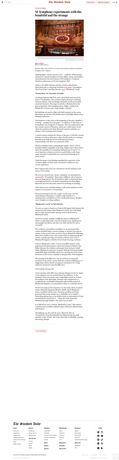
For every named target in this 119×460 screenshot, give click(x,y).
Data (14, 442)
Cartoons (61, 435)
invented (38, 177)
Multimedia (63, 428)
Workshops (78, 435)
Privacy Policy (84, 455)
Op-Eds (46, 439)
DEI (76, 447)
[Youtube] (102, 436)
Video (60, 431)
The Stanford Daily (27, 424)
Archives (62, 446)
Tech (60, 439)
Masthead (77, 445)
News (15, 428)
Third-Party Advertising (81, 439)
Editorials (46, 433)
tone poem (68, 87)
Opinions (47, 428)
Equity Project (17, 444)
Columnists (47, 431)
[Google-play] (102, 448)
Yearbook (77, 437)
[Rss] (102, 443)
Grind (46, 443)
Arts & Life (38, 8)
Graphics (61, 437)
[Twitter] (98, 432)
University (16, 431)
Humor (46, 446)
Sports (31, 428)
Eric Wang (40, 63)
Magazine (62, 443)
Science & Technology (19, 439)
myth (77, 123)
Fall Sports (31, 431)
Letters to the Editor (49, 437)
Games (46, 448)
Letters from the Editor (50, 435)
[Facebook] (98, 436)
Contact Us (103, 455)
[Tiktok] (102, 439)
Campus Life (16, 435)
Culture (31, 443)
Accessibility (94, 455)
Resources (62, 448)
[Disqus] (59, 354)
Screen (31, 441)
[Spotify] (98, 443)
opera (63, 89)
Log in (113, 2)
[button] (41, 331)
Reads (30, 447)
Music (44, 8)
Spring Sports (32, 435)
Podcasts (61, 433)
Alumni (76, 431)
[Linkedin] (98, 439)
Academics (16, 433)
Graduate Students (18, 437)
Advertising (78, 433)
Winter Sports (32, 433)
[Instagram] (102, 432)
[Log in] (116, 2)
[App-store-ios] (98, 448)
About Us (78, 443)
